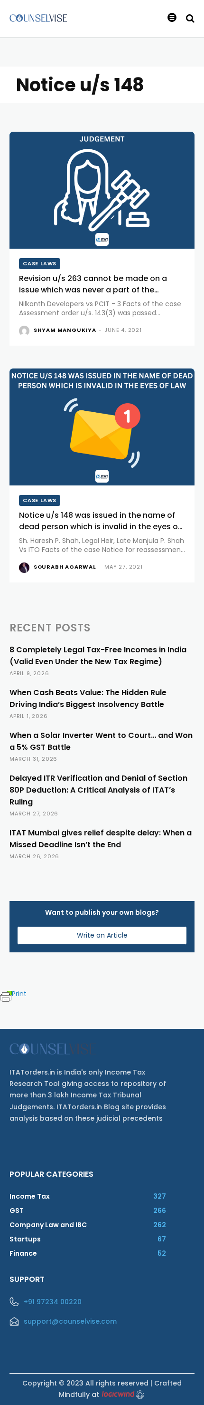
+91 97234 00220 (53, 1302)
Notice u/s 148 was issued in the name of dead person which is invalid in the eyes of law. (100, 526)
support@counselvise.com (70, 1321)
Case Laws (39, 263)
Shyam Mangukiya (65, 330)
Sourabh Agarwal (65, 567)
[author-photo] (25, 331)
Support (27, 1279)
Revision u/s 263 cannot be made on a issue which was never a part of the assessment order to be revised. (93, 290)
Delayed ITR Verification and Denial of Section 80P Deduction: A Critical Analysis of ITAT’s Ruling (98, 790)
